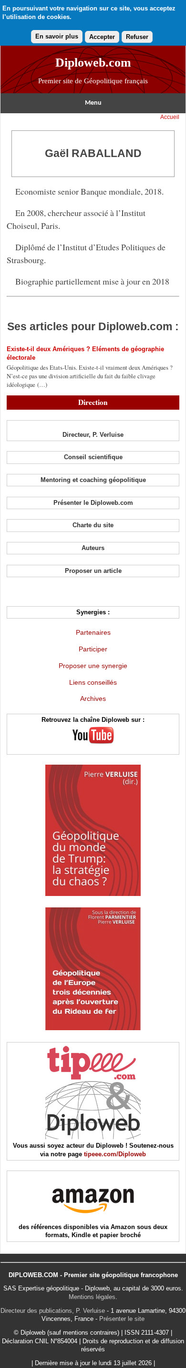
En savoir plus (56, 36)
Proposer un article (93, 570)
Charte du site (93, 525)
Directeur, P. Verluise (93, 434)
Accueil (169, 117)
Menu (93, 103)
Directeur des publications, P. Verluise (52, 1310)
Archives (93, 698)
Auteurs (93, 547)
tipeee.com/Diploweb (115, 1154)
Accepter (102, 36)
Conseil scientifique (93, 457)
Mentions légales (92, 1296)
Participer (93, 649)
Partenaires (93, 632)
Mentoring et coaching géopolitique (93, 479)
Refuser (137, 36)
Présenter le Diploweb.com (93, 502)
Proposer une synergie (93, 665)
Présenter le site (122, 1318)
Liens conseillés (93, 682)
